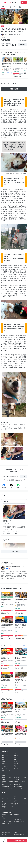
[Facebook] (3, 485)
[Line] (18, 485)
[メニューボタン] (2, 2)
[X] (11, 485)
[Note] (25, 485)
